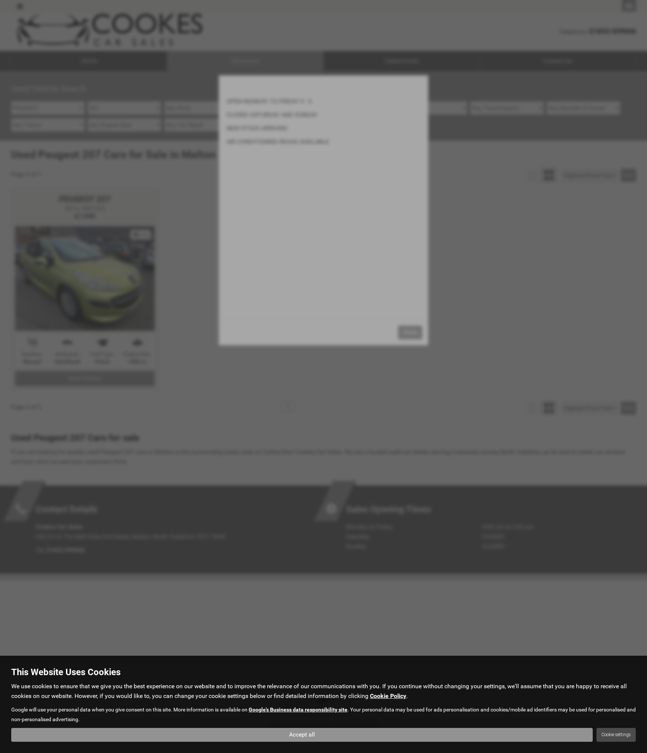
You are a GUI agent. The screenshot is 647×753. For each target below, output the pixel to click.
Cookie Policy (388, 695)
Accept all (302, 734)
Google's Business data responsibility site (298, 710)
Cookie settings (616, 734)
